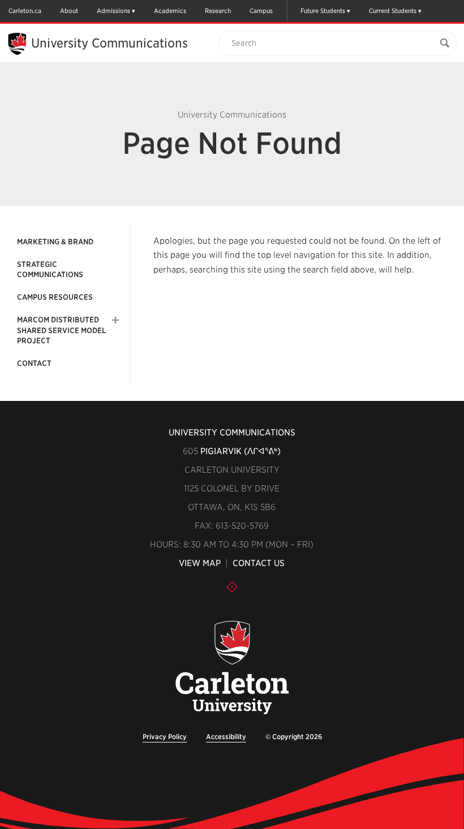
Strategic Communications (50, 269)
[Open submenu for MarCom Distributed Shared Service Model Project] (115, 320)
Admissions (113, 11)
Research (218, 11)
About (69, 11)
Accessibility (226, 736)
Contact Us (259, 563)
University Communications (109, 43)
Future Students (322, 11)
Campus (261, 11)
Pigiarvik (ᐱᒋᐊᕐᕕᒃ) (240, 451)
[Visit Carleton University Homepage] (232, 668)
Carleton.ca (24, 11)
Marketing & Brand (55, 242)
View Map (200, 563)
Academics (170, 11)
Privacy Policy (165, 736)
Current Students (392, 11)
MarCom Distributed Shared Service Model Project (61, 330)
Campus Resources (55, 297)
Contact (34, 363)
